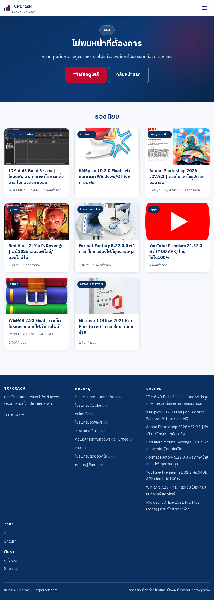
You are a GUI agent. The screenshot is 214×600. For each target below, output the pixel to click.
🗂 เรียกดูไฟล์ (86, 74)
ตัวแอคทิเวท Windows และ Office (105, 439)
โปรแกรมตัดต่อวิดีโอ (94, 456)
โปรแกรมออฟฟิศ (92, 422)
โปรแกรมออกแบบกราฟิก (98, 397)
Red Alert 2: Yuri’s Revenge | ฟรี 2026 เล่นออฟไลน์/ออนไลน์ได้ (36, 251)
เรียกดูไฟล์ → (14, 415)
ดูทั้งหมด (10, 560)
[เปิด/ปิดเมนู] (204, 8)
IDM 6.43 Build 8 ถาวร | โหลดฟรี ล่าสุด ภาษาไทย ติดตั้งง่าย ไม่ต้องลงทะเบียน (36, 177)
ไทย (7, 533)
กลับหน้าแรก (128, 74)
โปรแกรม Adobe (91, 405)
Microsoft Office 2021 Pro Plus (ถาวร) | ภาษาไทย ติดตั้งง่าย (106, 326)
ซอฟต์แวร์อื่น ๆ (90, 431)
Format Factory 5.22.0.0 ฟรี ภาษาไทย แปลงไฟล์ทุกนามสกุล (107, 248)
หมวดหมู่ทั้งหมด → (89, 465)
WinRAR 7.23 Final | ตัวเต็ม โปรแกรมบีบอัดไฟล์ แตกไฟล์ (35, 323)
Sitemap (11, 569)
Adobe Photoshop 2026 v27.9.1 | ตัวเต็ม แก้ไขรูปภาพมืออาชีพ (176, 177)
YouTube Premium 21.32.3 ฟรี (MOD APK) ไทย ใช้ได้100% (176, 251)
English (10, 541)
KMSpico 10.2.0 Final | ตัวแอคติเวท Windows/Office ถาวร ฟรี (104, 177)
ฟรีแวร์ (84, 414)
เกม (81, 448)
